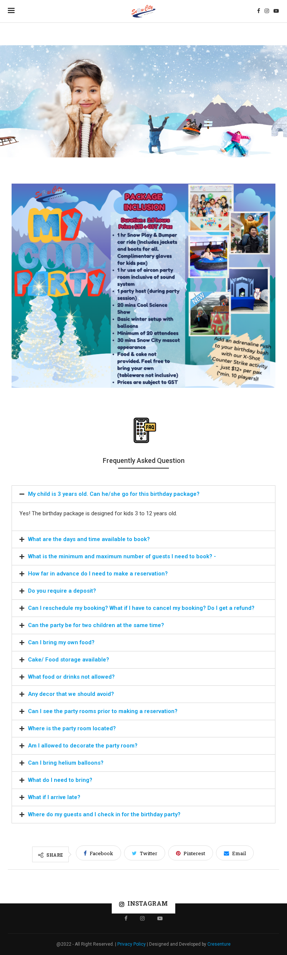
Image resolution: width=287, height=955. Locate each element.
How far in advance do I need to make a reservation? (98, 573)
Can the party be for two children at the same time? (96, 625)
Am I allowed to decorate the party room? (83, 745)
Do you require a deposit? (62, 590)
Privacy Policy (131, 944)
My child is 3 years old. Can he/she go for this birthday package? (114, 494)
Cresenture (219, 944)
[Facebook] (258, 11)
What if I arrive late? (54, 797)
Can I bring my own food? (61, 642)
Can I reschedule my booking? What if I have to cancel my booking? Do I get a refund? (141, 608)
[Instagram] (266, 11)
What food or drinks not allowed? (71, 676)
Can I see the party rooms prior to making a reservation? (103, 711)
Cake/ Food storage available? (68, 659)
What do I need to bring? (60, 780)
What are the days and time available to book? (89, 539)
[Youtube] (276, 11)
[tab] (143, 494)
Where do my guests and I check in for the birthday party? (104, 814)
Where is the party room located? (72, 728)
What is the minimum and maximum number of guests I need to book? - (122, 556)
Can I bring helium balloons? (66, 762)
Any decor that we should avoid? (71, 694)
